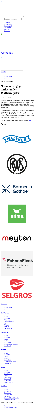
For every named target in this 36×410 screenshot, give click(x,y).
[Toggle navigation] (23, 16)
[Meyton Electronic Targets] (17, 250)
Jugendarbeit (8, 377)
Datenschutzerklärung (10, 407)
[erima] (17, 225)
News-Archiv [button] (8, 76)
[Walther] (17, 151)
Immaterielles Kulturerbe (11, 398)
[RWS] (17, 176)
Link (29, 120)
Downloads (7, 379)
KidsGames (7, 380)
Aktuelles (7, 52)
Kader (6, 341)
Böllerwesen (8, 394)
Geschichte (7, 391)
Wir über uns (8, 374)
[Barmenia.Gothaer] (17, 200)
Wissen (6, 325)
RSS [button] (5, 78)
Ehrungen (7, 396)
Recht (6, 323)
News (6, 316)
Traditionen (7, 393)
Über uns (7, 320)
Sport (6, 339)
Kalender (7, 318)
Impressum (7, 406)
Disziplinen (7, 342)
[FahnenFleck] (17, 275)
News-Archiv (8, 307)
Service (6, 326)
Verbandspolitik (9, 321)
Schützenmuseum (9, 399)
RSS (5, 309)
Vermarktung (8, 328)
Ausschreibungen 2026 (11, 344)
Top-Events (7, 346)
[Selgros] (17, 300)
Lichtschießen (8, 382)
